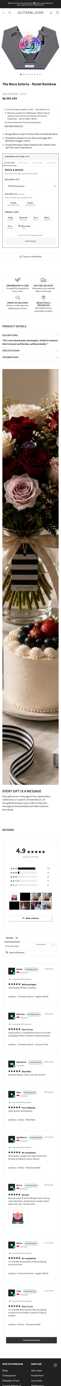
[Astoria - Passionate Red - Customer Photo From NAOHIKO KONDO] (25, 897)
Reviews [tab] (9, 938)
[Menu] (3, 12)
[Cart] (57, 12)
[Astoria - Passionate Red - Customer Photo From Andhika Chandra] (36, 906)
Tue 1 (35, 218)
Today (10, 218)
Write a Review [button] (32, 918)
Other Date (25, 227)
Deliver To (15, 194)
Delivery (10, 163)
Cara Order (36, 1380)
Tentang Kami (9, 1375)
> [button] (31, 1340)
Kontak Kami (37, 1375)
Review (52, 163)
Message (24, 163)
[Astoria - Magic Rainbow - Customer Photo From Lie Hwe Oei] (47, 906)
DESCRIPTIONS (10, 335)
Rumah (13, 204)
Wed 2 (47, 218)
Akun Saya (36, 1370)
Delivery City (12, 179)
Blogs (5, 1370)
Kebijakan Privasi (10, 1380)
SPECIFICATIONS (11, 350)
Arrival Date (12, 212)
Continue (30, 241)
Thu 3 (10, 227)
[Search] (10, 12)
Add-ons (38, 163)
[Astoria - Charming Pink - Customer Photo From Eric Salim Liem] (14, 897)
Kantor (30, 204)
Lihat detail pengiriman (13, 126)
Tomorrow (23, 218)
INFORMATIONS (10, 357)
